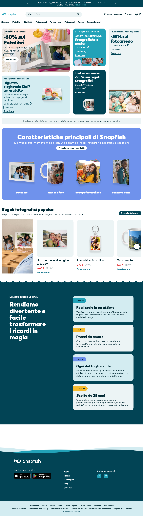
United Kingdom (71, 506)
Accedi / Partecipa (114, 14)
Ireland (53, 506)
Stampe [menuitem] (5, 22)
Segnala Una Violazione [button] (123, 509)
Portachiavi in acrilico (90, 260)
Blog (66, 483)
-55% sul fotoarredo (122, 38)
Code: (9, 51)
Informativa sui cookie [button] (59, 509)
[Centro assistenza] (136, 14)
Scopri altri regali (130, 213)
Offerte (68, 487)
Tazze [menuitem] (81, 22)
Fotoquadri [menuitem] (41, 22)
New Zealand (109, 506)
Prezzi (67, 475)
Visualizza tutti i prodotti (71, 147)
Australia (97, 506)
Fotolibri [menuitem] (16, 22)
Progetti (130, 14)
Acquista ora (43, 272)
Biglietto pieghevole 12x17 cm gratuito (16, 87)
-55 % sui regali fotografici (87, 79)
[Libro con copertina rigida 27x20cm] (55, 238)
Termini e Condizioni (77, 5)
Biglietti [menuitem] (28, 22)
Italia (60, 506)
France (44, 506)
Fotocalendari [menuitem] (94, 22)
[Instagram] (107, 475)
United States (85, 506)
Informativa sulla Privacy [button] (38, 509)
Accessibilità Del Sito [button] (78, 509)
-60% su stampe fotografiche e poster (88, 40)
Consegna (69, 479)
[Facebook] (100, 475)
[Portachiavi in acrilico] (95, 238)
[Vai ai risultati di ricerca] (78, 14)
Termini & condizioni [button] (18, 509)
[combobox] (53, 14)
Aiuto (66, 471)
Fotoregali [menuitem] (69, 22)
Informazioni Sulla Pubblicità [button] (100, 509)
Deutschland (34, 506)
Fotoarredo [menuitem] (55, 22)
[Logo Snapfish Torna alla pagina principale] (9, 14)
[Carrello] (139, 14)
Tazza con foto (126, 260)
